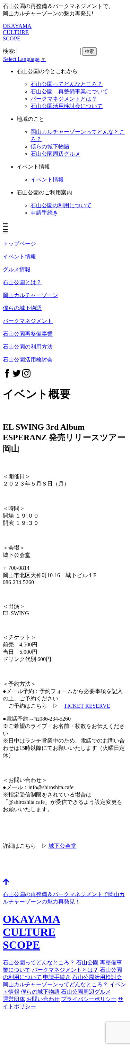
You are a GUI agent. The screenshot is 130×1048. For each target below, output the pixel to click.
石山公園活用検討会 (97, 977)
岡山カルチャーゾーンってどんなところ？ (55, 984)
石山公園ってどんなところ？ (67, 84)
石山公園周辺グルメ (86, 992)
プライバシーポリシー (88, 999)
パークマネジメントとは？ (64, 99)
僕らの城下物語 (50, 146)
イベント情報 (47, 180)
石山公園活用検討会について (67, 106)
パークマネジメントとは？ (65, 970)
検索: (9, 51)
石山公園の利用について (61, 205)
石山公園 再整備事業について (69, 91)
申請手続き (44, 213)
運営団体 (14, 999)
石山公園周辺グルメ (55, 154)
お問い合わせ (43, 999)
